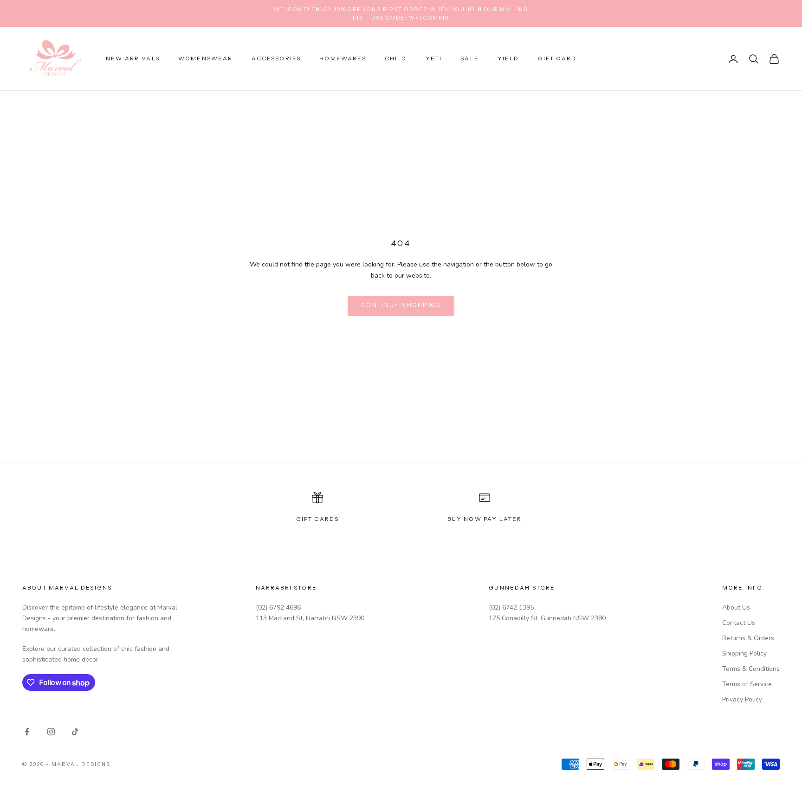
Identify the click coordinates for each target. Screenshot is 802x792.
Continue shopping (401, 305)
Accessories (276, 58)
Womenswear (205, 58)
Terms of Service (747, 684)
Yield (508, 58)
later (510, 518)
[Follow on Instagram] (51, 731)
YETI (434, 58)
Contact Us (738, 622)
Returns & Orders (748, 638)
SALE (469, 58)
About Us (736, 607)
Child (396, 58)
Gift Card (557, 58)
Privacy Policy (742, 699)
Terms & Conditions (751, 668)
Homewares (342, 58)
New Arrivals (133, 58)
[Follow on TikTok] (75, 731)
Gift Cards (317, 518)
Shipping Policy (744, 653)
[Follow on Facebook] (27, 731)
